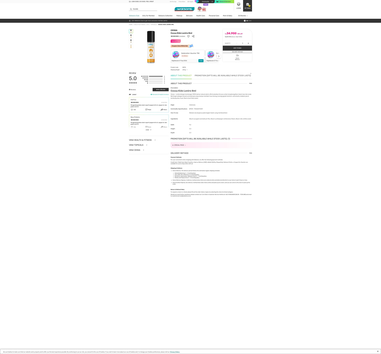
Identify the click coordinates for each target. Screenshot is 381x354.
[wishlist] (188, 36)
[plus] (248, 43)
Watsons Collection (165, 16)
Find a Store (182, 1)
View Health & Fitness (140, 140)
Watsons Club (134, 16)
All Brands (242, 16)
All (130, 94)
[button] (247, 6)
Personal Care (214, 16)
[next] (219, 56)
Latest (134, 94)
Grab (201, 61)
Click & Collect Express (179, 182)
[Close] (378, 351)
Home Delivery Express (179, 180)
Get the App (173, 1)
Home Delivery (177, 170)
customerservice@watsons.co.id (181, 196)
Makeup (179, 16)
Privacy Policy (175, 352)
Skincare (189, 16)
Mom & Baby (227, 16)
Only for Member (148, 16)
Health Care (200, 16)
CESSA (174, 30)
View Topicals (136, 145)
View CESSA (135, 150)
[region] (190, 351)
